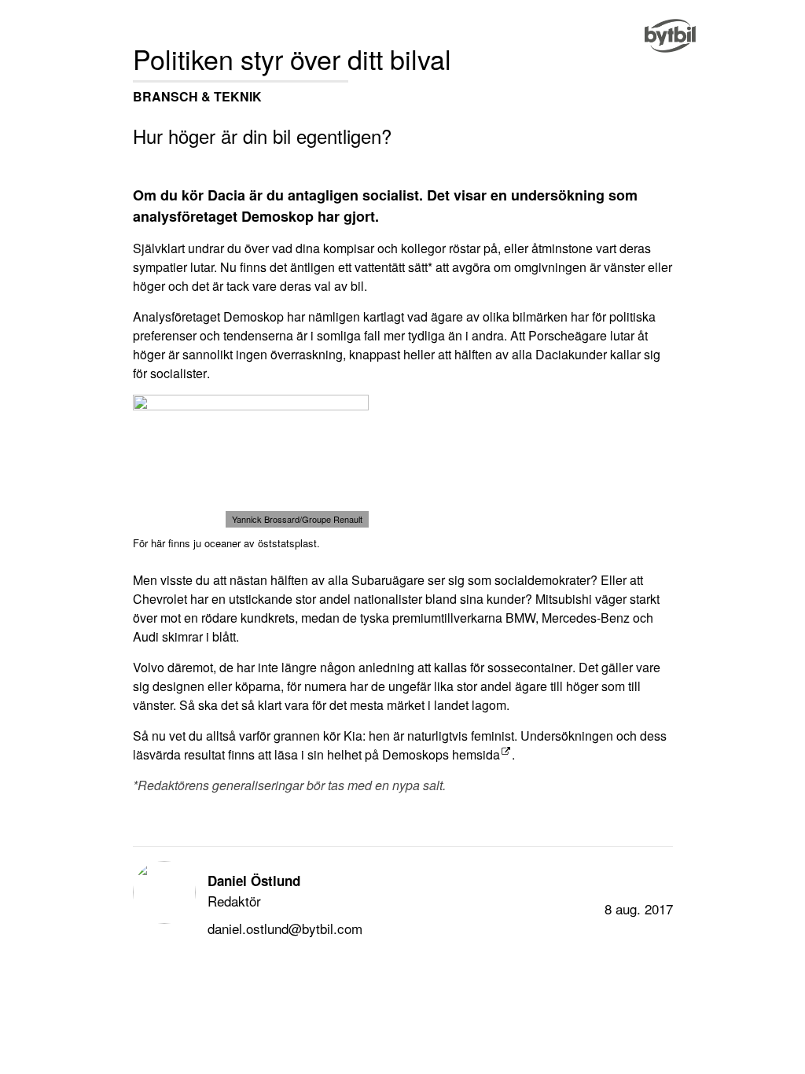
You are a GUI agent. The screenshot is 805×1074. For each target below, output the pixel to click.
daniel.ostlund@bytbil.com (285, 928)
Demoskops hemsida (441, 754)
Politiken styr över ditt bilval (292, 58)
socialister (178, 373)
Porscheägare (567, 335)
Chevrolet (160, 599)
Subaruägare (388, 580)
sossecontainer (529, 667)
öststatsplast (287, 542)
